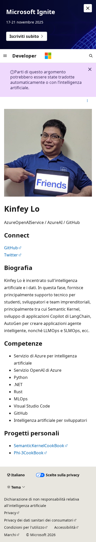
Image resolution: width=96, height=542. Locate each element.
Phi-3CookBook (29, 453)
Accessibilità (65, 527)
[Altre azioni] (87, 101)
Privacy (10, 512)
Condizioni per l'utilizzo (24, 527)
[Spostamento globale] (5, 55)
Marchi (10, 534)
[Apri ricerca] (91, 55)
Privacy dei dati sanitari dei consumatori (38, 520)
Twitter (11, 255)
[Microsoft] (48, 55)
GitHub (11, 248)
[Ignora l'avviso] (88, 8)
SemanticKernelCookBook (39, 445)
